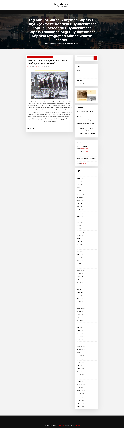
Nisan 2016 (79, 206)
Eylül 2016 (79, 191)
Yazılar (79, 77)
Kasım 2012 (79, 336)
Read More (29, 128)
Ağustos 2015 (80, 232)
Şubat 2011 (79, 403)
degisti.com (61, 4)
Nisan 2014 (79, 283)
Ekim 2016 (79, 187)
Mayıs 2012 (79, 355)
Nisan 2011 (79, 397)
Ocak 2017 (79, 178)
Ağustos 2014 (80, 270)
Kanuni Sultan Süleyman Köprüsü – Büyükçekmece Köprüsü (64, 43)
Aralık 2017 (79, 175)
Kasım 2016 (79, 184)
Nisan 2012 (79, 359)
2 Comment (46, 66)
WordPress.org (80, 83)
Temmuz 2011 (80, 387)
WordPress (61, 425)
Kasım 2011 (79, 375)
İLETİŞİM (49, 12)
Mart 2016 (79, 210)
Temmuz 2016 (80, 197)
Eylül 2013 (79, 305)
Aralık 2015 (79, 219)
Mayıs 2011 (79, 394)
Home (46, 43)
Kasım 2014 (79, 260)
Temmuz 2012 (80, 349)
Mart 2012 (79, 362)
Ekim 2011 (79, 378)
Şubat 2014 (79, 289)
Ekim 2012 (79, 340)
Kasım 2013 (79, 298)
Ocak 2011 (79, 406)
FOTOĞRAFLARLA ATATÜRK (83, 120)
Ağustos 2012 (80, 346)
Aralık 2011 (79, 371)
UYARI (43, 12)
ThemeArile (77, 425)
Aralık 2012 (79, 333)
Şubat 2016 (79, 213)
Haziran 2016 (80, 200)
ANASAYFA (30, 12)
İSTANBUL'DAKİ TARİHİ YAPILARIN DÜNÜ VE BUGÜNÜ (40, 57)
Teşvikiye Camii (80, 152)
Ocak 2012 (79, 368)
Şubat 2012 (79, 365)
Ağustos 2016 (80, 194)
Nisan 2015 (79, 244)
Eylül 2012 (79, 343)
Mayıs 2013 (79, 317)
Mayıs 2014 (79, 279)
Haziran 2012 (80, 352)
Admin (39, 66)
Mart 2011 (79, 400)
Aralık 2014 (79, 257)
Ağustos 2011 (80, 384)
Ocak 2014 (79, 292)
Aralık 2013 (79, 295)
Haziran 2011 (80, 390)
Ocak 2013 (79, 330)
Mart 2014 (79, 286)
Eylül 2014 (79, 267)
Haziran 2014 (80, 276)
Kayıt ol (78, 70)
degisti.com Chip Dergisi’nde (60, 12)
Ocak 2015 (79, 254)
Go (95, 58)
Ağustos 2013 (80, 308)
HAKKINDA (37, 12)
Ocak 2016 (79, 216)
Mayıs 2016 (79, 203)
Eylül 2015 (79, 229)
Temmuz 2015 (80, 235)
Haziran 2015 (80, 238)
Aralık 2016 (79, 181)
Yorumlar (80, 80)
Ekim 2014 (79, 263)
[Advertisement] (50, 70)
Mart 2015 (79, 248)
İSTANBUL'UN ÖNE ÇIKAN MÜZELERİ (86, 133)
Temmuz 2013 (80, 311)
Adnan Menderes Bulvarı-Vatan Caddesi (86, 158)
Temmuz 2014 (80, 273)
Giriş (78, 74)
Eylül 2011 (79, 381)
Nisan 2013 (79, 321)
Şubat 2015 (79, 251)
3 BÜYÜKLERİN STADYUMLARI (84, 112)
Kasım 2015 (79, 222)
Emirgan (79, 163)
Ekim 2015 (79, 225)
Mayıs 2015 (79, 241)
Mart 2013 (79, 324)
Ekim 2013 (79, 302)
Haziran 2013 (80, 314)
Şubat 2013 (79, 327)
